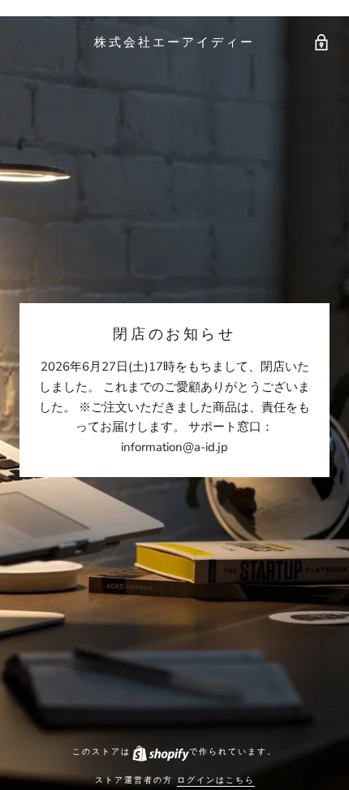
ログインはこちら (216, 780)
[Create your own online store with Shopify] (160, 751)
